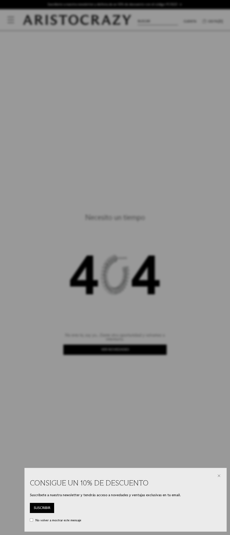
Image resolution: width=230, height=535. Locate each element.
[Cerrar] (219, 475)
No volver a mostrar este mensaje (58, 520)
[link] (42, 508)
